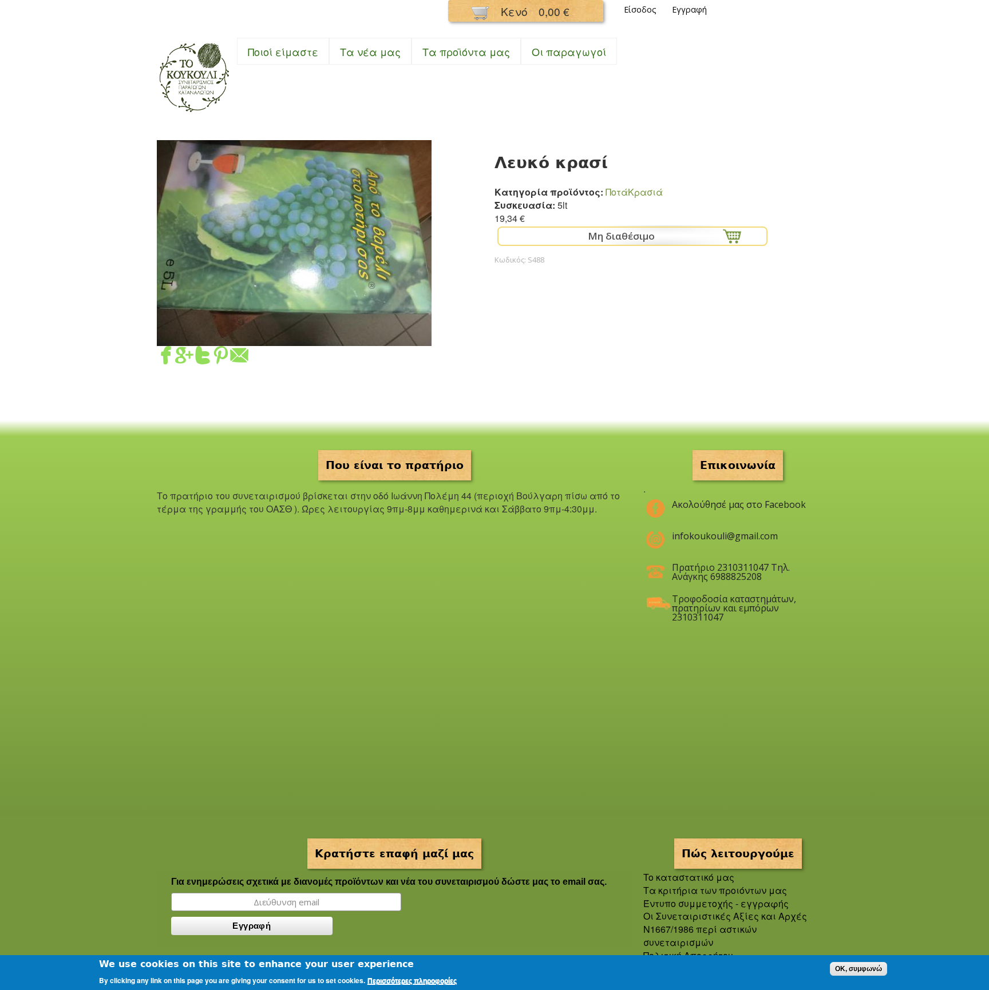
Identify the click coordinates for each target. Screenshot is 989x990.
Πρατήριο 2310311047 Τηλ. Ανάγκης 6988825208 (731, 572)
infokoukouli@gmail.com (725, 536)
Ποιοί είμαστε (283, 51)
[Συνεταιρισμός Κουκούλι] (194, 113)
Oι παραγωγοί (569, 51)
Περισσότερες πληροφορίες (412, 981)
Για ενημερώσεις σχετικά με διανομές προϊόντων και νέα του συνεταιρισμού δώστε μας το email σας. (389, 881)
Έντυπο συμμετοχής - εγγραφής (716, 903)
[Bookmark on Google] (184, 357)
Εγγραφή (689, 9)
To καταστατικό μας (688, 877)
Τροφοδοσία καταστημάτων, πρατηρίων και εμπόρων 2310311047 (734, 603)
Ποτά (617, 191)
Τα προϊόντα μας (466, 51)
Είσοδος (640, 9)
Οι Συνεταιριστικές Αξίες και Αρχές (725, 916)
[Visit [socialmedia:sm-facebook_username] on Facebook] (166, 357)
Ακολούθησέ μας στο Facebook (739, 504)
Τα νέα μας (370, 51)
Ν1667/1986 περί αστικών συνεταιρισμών (700, 936)
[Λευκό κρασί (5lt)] (294, 338)
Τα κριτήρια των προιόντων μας (715, 890)
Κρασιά (645, 191)
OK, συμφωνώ (858, 969)
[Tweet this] (202, 357)
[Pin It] (221, 357)
